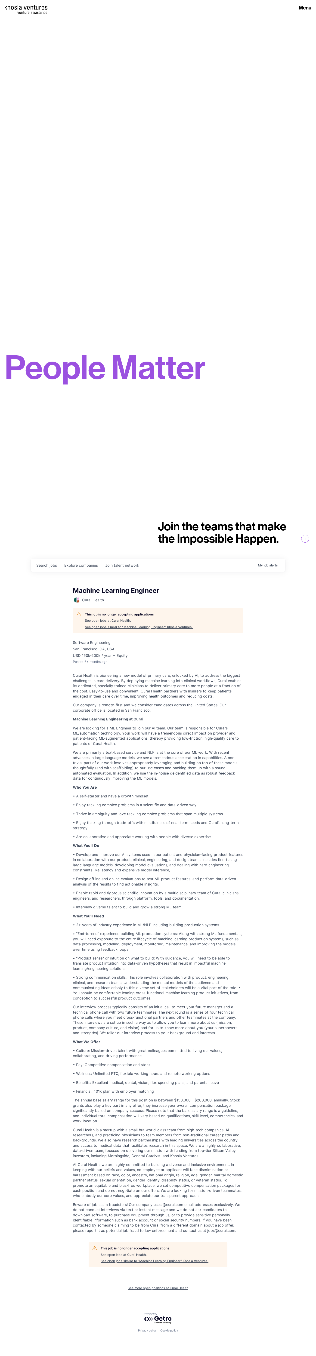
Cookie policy (169, 1330)
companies (81, 565)
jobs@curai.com (221, 1230)
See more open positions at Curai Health (158, 1288)
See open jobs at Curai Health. (108, 620)
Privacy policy (147, 1330)
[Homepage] (26, 7)
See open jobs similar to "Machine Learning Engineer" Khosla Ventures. (139, 627)
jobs (46, 565)
